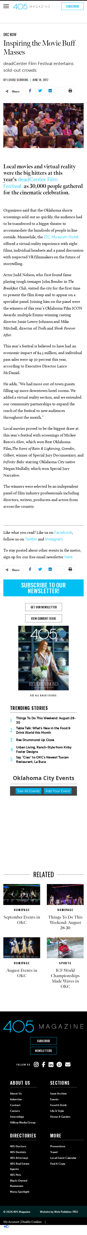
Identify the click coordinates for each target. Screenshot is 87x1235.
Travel (54, 1152)
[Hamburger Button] (6, 6)
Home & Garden (60, 1116)
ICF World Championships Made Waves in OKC (65, 978)
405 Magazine (21, 1211)
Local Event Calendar (63, 1158)
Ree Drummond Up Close (35, 740)
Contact (15, 1105)
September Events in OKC (22, 920)
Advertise (16, 1099)
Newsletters (43, 1050)
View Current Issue (43, 618)
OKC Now (10, 34)
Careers (15, 1111)
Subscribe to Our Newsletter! (43, 588)
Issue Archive (58, 1093)
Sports (65, 963)
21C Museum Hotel (61, 236)
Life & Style (57, 1111)
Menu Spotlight (19, 1191)
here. (69, 556)
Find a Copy (57, 1163)
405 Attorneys (19, 1158)
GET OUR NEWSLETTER (44, 607)
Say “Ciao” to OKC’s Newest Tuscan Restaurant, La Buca (42, 759)
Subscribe (72, 6)
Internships (17, 1116)
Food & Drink (58, 1105)
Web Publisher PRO (66, 1211)
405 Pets (15, 1174)
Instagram (54, 539)
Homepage (21, 910)
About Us (16, 1093)
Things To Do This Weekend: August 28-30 (46, 720)
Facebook (63, 532)
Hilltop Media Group (22, 1122)
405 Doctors (18, 1146)
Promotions (57, 1146)
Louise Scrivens (17, 79)
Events (54, 1099)
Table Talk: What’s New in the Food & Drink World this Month (43, 730)
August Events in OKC (21, 973)
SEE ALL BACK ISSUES (43, 695)
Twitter (31, 539)
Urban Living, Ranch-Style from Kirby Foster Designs (44, 749)
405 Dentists (18, 1152)
